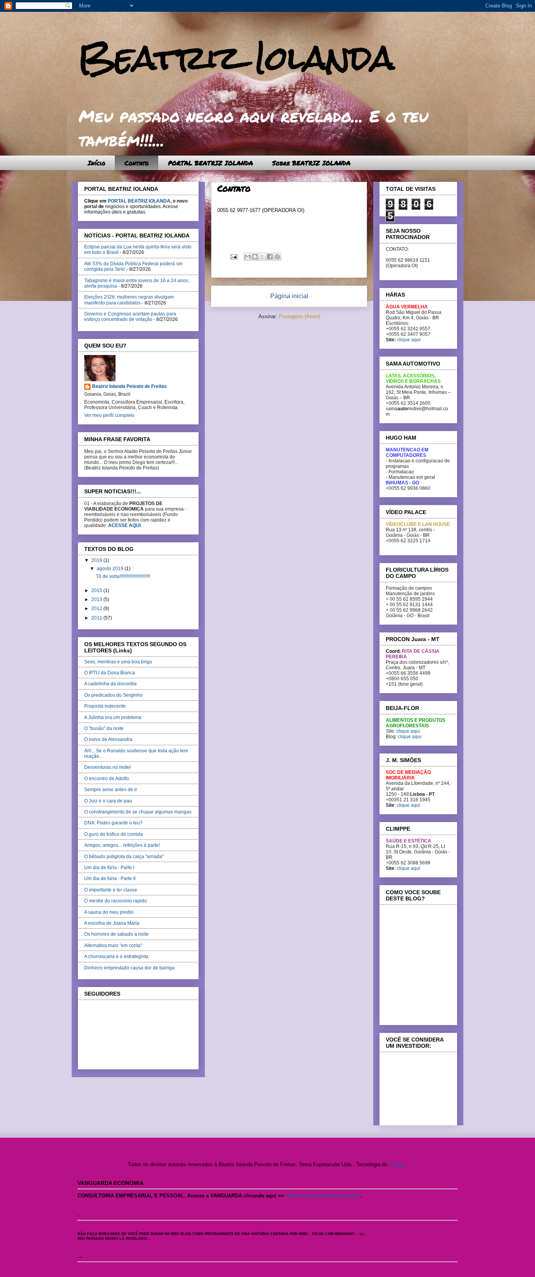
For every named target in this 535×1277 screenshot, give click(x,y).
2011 (97, 618)
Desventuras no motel (107, 767)
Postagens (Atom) (299, 316)
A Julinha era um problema (112, 717)
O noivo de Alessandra (108, 739)
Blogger (397, 1164)
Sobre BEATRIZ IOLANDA (311, 162)
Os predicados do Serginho (113, 695)
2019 (97, 560)
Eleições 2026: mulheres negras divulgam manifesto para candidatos (129, 299)
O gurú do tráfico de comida (113, 834)
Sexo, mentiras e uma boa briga (118, 662)
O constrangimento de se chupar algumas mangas (138, 812)
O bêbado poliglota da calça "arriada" (124, 856)
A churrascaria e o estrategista (116, 956)
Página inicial (289, 296)
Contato (137, 162)
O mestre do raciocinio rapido (115, 901)
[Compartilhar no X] (262, 257)
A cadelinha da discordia (110, 684)
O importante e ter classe (110, 890)
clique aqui (409, 339)
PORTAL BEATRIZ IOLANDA (210, 162)
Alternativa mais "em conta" (113, 945)
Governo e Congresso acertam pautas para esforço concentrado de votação (130, 316)
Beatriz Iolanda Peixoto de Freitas (129, 386)
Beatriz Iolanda (236, 58)
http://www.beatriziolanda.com (323, 1196)
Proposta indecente (105, 706)
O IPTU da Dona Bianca (109, 673)
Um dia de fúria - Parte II (110, 878)
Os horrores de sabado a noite (116, 934)
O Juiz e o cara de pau (108, 801)
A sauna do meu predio (109, 912)
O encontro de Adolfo (106, 778)
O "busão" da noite (104, 728)
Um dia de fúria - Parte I (109, 867)
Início (96, 162)
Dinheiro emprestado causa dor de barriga (129, 968)
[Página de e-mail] (233, 256)
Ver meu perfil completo (109, 415)
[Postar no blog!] (255, 257)
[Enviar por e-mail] (247, 257)
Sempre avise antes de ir (110, 789)
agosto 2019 (111, 568)
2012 (97, 608)
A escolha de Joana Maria (111, 923)
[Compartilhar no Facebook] (270, 257)
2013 (97, 599)
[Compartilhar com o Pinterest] (277, 257)
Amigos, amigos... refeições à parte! (122, 845)
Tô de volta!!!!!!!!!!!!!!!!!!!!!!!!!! (123, 576)
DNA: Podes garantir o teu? (113, 823)
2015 (97, 590)
